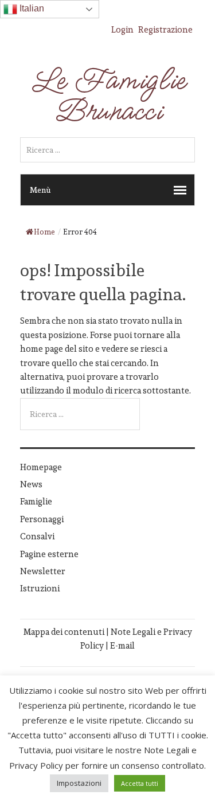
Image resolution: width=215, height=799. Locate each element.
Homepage (41, 467)
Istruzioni (40, 588)
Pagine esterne (49, 554)
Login (122, 29)
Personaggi (42, 519)
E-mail (122, 645)
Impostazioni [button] (79, 783)
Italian (30, 8)
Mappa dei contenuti (64, 631)
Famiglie (36, 501)
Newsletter (42, 571)
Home (44, 232)
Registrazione (165, 29)
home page (41, 348)
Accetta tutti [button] (139, 783)
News (31, 484)
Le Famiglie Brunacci (107, 96)
